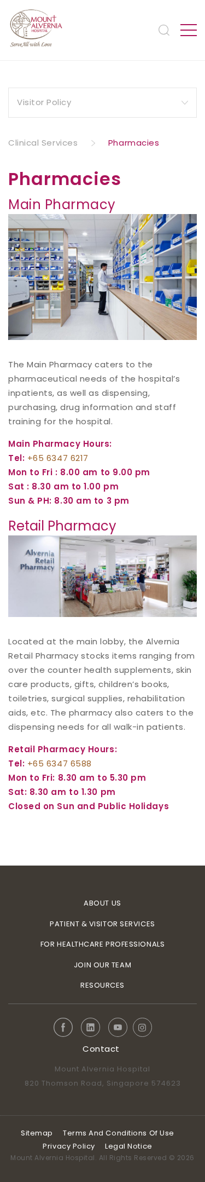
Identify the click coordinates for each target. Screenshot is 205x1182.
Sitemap (37, 1133)
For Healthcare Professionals (102, 944)
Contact (101, 1048)
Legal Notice (129, 1146)
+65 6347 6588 (59, 763)
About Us (102, 903)
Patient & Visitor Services (102, 924)
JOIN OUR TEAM (102, 965)
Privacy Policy (69, 1146)
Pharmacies (134, 142)
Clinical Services (43, 142)
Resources (102, 985)
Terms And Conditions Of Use (118, 1133)
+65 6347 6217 (58, 458)
